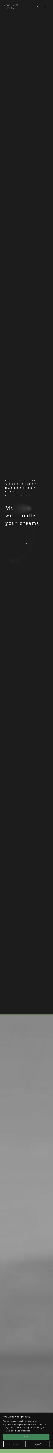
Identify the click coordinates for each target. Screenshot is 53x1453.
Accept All (26, 1437)
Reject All (38, 1444)
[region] (26, 1431)
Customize (13, 1444)
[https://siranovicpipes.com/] (11, 6)
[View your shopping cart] (37, 6)
